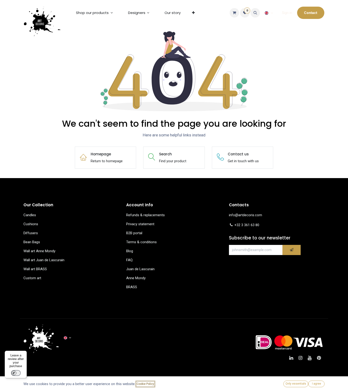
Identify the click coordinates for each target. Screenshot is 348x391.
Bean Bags (31, 242)
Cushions (30, 224)
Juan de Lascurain (140, 269)
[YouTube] (311, 358)
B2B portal (134, 233)
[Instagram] (302, 358)
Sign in (287, 13)
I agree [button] (316, 383)
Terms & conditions (141, 242)
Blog (129, 251)
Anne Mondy (136, 278)
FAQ (129, 260)
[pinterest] (320, 358)
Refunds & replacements (145, 215)
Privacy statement (140, 224)
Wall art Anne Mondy (39, 251)
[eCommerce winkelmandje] (234, 13)
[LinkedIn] (292, 358)
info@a (234, 215)
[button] (255, 13)
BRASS (131, 287)
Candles (29, 215)
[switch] (16, 373)
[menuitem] (94, 12)
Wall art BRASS (35, 269)
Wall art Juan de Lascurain (43, 260)
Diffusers (30, 233)
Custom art (32, 278)
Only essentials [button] (296, 383)
